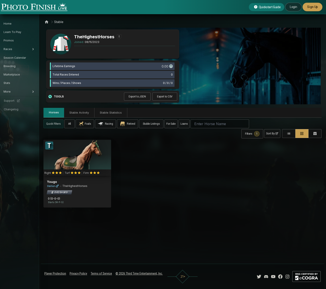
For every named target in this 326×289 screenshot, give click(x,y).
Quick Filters (53, 123)
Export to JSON (137, 96)
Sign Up (312, 7)
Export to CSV (165, 96)
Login (293, 7)
